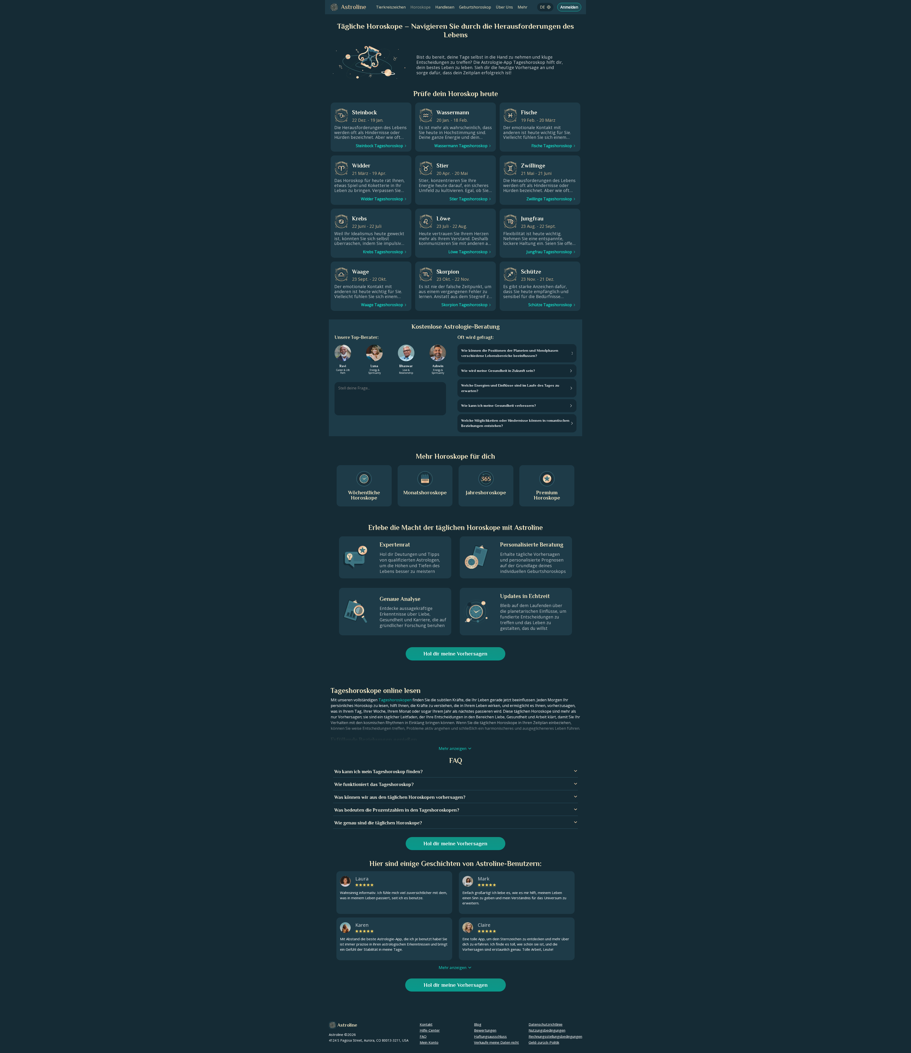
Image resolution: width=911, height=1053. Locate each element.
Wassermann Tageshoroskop (461, 146)
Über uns (504, 7)
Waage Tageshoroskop (382, 305)
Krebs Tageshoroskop (383, 252)
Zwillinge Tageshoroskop (549, 199)
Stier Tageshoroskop (469, 199)
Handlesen (444, 7)
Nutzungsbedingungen (547, 1030)
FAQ (423, 1036)
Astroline (347, 1025)
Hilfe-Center (430, 1030)
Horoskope (420, 7)
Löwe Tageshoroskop (468, 252)
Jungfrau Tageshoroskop (549, 252)
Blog (477, 1024)
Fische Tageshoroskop (551, 146)
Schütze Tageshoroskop (550, 305)
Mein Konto (429, 1042)
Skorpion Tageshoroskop (465, 305)
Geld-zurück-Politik (544, 1042)
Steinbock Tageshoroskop (379, 146)
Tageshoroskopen (395, 699)
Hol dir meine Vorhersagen (455, 654)
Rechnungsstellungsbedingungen (555, 1036)
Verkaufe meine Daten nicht (496, 1042)
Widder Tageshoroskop (382, 199)
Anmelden (569, 7)
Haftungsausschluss (490, 1036)
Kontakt (426, 1024)
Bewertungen (485, 1030)
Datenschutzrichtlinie (545, 1024)
